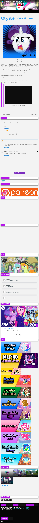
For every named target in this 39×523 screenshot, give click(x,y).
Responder (6, 147)
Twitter (27, 508)
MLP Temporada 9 (9, 14)
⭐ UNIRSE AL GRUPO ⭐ (5, 271)
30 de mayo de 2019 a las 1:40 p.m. (13, 151)
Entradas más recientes (6, 114)
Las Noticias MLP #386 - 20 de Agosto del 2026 (10, 329)
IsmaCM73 (8, 279)
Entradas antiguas (34, 114)
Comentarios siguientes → (19, 172)
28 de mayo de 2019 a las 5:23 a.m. (12, 140)
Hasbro (2, 516)
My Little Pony (16, 14)
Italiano (3, 14)
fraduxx (5, 140)
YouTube (27, 509)
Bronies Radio (3, 181)
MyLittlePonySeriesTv (16, 508)
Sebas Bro (22, 508)
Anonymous (8, 291)
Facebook (27, 507)
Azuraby (5, 120)
